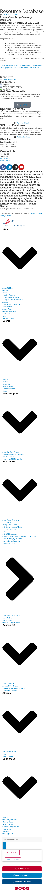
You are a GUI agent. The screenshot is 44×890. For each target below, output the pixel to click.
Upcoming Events (12, 109)
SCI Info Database (12, 125)
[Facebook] (3, 167)
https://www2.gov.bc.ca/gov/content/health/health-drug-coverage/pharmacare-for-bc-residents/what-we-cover (21, 66)
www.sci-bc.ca (5, 160)
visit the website (10, 80)
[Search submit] (4, 845)
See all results (13, 859)
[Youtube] (21, 167)
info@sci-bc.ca (5, 158)
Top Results (12, 852)
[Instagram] (15, 167)
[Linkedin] (9, 167)
